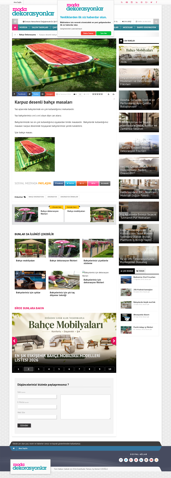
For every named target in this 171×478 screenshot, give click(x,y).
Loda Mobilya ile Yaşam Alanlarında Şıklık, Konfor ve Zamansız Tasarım (138, 125)
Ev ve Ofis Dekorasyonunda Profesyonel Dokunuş (137, 260)
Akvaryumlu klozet (141, 314)
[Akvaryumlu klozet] (126, 321)
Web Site (21, 412)
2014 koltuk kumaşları (143, 289)
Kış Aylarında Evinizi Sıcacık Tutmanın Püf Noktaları (138, 216)
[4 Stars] (100, 94)
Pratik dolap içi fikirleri (143, 327)
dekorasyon (52, 197)
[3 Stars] (97, 94)
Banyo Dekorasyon (146, 27)
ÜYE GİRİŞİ (127, 22)
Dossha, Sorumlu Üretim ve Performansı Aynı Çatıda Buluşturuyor (137, 103)
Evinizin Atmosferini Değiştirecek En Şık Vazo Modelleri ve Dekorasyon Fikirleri (136, 79)
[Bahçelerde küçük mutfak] (126, 308)
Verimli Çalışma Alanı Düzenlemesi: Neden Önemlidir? (134, 170)
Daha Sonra (88, 33)
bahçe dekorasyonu (36, 197)
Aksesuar (128, 27)
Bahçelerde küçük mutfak (144, 302)
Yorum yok (147, 279)
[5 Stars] (102, 94)
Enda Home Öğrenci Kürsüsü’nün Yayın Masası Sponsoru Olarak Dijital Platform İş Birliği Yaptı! (136, 235)
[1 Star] (93, 94)
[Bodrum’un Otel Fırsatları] (126, 283)
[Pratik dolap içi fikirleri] (126, 333)
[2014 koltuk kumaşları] (126, 296)
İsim (21, 392)
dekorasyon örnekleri (69, 197)
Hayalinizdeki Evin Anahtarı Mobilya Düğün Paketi (138, 193)
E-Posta (23, 402)
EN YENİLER (130, 41)
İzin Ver (104, 33)
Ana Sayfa (17, 2)
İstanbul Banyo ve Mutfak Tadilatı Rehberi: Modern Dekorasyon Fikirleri (136, 147)
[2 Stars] (95, 94)
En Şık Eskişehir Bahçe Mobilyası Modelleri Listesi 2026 (137, 59)
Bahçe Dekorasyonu (27, 34)
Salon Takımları (40, 27)
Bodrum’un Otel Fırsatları (144, 277)
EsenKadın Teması (84, 469)
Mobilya (23, 27)
